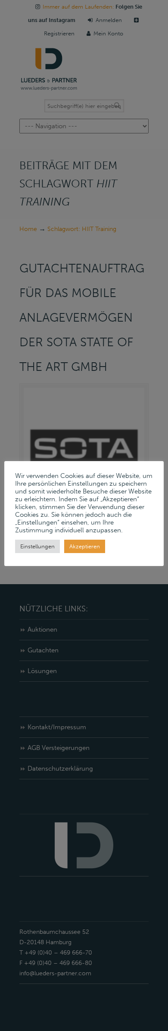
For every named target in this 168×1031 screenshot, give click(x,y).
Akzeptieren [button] (84, 546)
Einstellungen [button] (37, 546)
